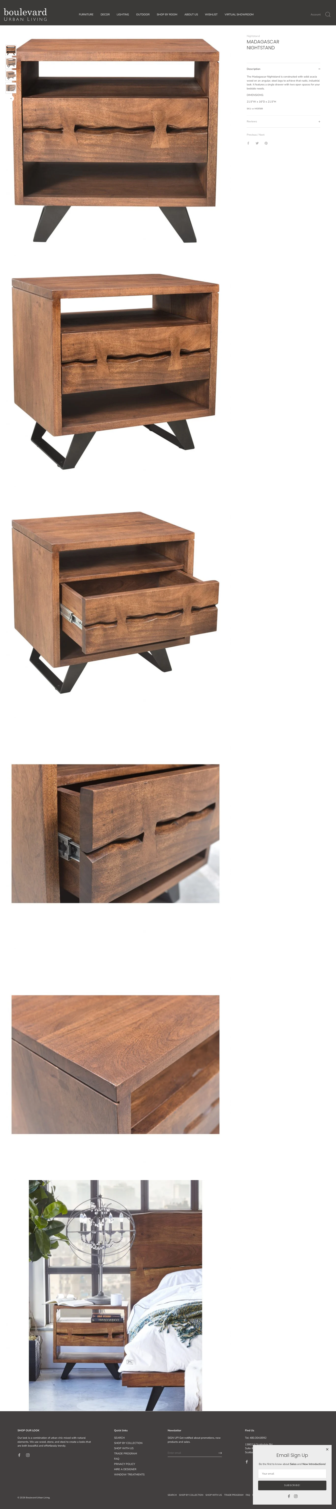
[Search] (328, 14)
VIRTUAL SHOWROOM (239, 14)
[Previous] (11, 40)
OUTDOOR (143, 14)
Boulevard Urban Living (38, 1497)
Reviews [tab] (252, 121)
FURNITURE (86, 14)
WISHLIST (211, 14)
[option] (11, 51)
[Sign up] (220, 1453)
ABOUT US (191, 14)
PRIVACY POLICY (124, 1464)
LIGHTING (123, 14)
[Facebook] (289, 1496)
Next (261, 134)
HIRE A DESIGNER (125, 1469)
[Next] (11, 98)
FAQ (116, 1459)
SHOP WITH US (124, 1448)
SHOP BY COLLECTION (128, 1443)
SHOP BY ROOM (167, 14)
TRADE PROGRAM (125, 1453)
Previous (252, 134)
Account (316, 14)
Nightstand (253, 36)
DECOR (105, 14)
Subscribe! (292, 1485)
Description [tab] (253, 69)
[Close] (327, 1449)
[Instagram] (296, 1496)
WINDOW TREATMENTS (129, 1474)
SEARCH (119, 1438)
